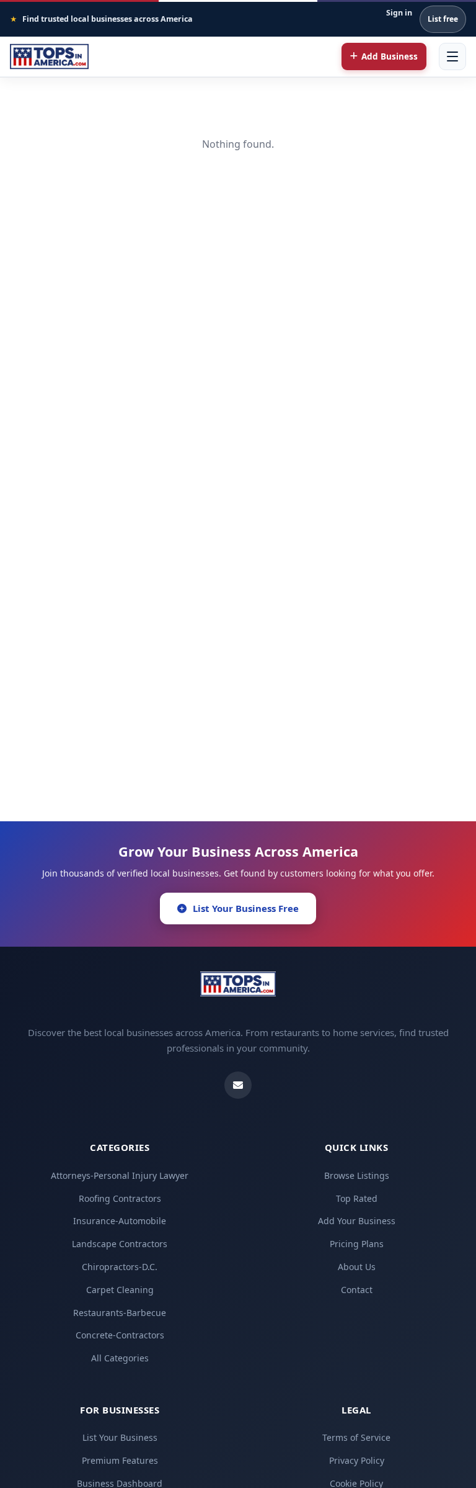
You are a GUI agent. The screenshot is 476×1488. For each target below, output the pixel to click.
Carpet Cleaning (120, 1290)
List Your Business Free (246, 908)
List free (443, 19)
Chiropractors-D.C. (119, 1267)
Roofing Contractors (120, 1198)
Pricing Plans (357, 1244)
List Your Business (119, 1437)
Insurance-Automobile (119, 1221)
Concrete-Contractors (120, 1335)
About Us (357, 1267)
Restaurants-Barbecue (119, 1313)
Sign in (399, 12)
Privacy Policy (356, 1460)
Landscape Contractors (119, 1244)
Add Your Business (356, 1221)
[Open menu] (452, 56)
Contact (356, 1290)
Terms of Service (356, 1437)
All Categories (120, 1358)
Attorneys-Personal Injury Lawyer (119, 1175)
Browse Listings (356, 1175)
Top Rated (356, 1198)
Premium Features (120, 1460)
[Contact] (238, 1085)
